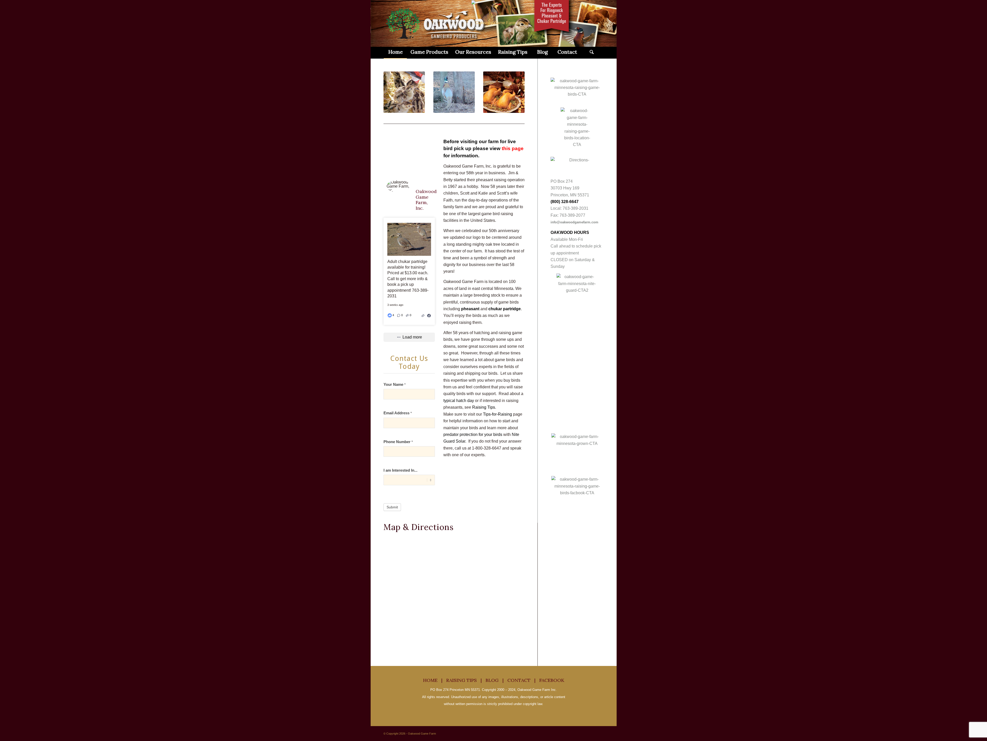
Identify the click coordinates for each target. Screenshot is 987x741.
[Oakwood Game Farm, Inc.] (399, 186)
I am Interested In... (400, 470)
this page (513, 148)
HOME (430, 680)
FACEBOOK (551, 680)
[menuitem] (395, 51)
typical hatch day (458, 400)
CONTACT (519, 680)
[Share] (423, 315)
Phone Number (398, 442)
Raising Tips (483, 407)
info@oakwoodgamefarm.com (574, 222)
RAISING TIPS (461, 680)
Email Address (397, 413)
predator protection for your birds (472, 434)
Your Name (394, 384)
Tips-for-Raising (497, 414)
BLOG (492, 680)
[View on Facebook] (429, 315)
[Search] (591, 51)
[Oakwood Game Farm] (493, 22)
